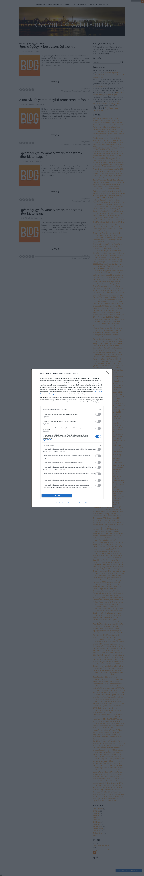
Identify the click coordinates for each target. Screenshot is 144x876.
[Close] (108, 373)
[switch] (98, 414)
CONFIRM (57, 495)
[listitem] (72, 409)
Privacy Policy (84, 503)
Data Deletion (60, 503)
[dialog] (72, 438)
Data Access (72, 503)
